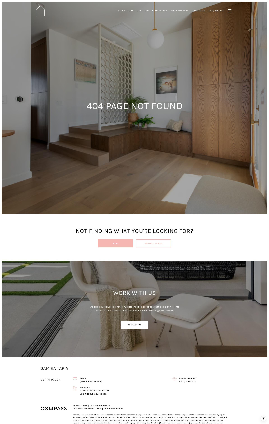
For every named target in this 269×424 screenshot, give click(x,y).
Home (116, 243)
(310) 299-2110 (187, 381)
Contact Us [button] (134, 325)
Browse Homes (153, 243)
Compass (140, 415)
